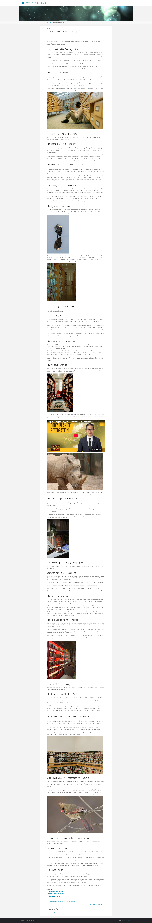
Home (122, 3)
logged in (55, 912)
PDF (50, 22)
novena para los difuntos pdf (56, 891)
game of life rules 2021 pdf (55, 895)
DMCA (127, 3)
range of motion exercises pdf (56, 893)
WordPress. (129, 920)
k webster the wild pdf (54, 896)
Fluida (124, 920)
